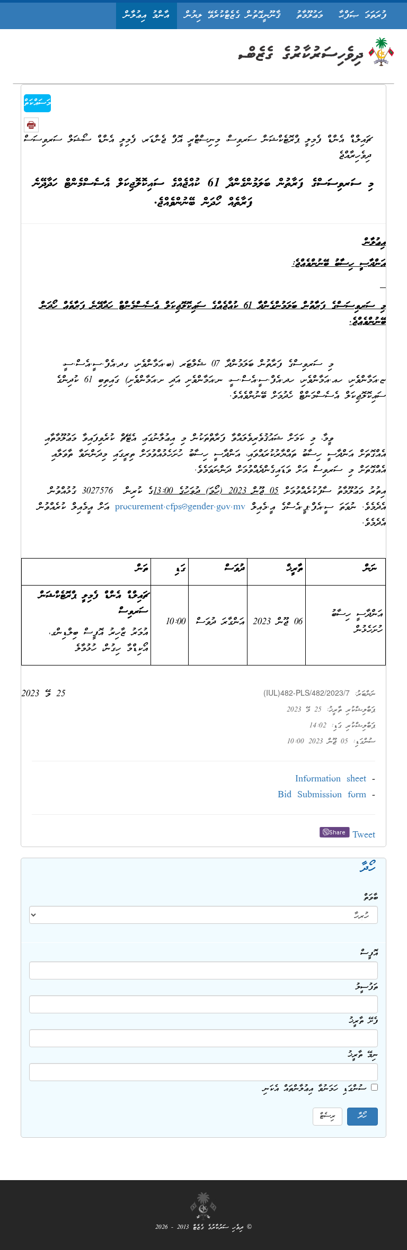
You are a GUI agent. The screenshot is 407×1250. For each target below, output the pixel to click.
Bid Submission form (322, 795)
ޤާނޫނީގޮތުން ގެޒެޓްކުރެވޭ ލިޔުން (232, 15)
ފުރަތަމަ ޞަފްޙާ (362, 15)
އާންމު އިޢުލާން (146, 15)
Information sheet (330, 779)
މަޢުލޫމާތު (309, 15)
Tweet (363, 836)
